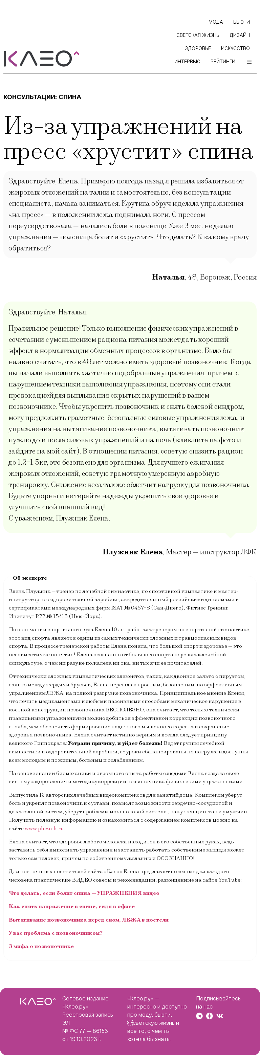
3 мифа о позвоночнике (41, 946)
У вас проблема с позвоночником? (56, 933)
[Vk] (219, 1016)
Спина (70, 97)
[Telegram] (199, 1016)
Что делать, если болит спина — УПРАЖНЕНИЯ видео (84, 893)
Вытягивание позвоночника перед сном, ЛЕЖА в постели (89, 919)
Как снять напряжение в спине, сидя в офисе (72, 906)
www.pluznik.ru (44, 828)
